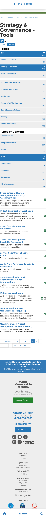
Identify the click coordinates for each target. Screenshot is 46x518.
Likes (10, 44)
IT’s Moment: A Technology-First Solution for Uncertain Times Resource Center (23, 364)
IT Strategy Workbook (11, 293)
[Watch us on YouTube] (20, 437)
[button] (23, 513)
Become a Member (22, 400)
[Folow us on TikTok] (19, 442)
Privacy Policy (23, 465)
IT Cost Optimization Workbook (16, 211)
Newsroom (23, 459)
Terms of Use (23, 464)
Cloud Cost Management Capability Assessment (13, 240)
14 (15, 345)
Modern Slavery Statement (23, 467)
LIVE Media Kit (23, 474)
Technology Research (7, 17)
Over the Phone (23, 482)
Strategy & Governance (30, 17)
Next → (26, 345)
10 (6, 345)
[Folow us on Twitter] (25, 437)
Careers (23, 457)
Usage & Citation (23, 462)
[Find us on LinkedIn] (14, 437)
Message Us (22, 429)
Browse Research (23, 491)
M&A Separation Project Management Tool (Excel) (13, 309)
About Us (23, 455)
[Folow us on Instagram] (14, 442)
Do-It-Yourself (23, 480)
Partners (23, 473)
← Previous (5, 341)
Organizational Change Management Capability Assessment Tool (12, 195)
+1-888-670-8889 (23, 418)
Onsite (23, 484)
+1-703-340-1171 (23, 424)
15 (20, 345)
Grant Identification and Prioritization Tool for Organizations (12, 279)
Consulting (23, 485)
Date (3, 44)
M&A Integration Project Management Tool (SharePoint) (16, 325)
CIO (18, 17)
